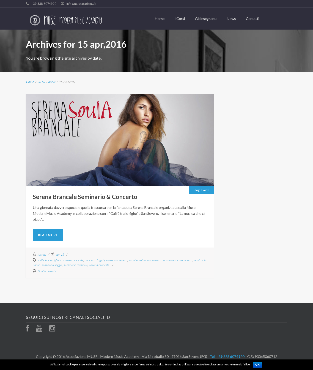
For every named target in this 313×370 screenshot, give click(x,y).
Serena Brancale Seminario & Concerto (119, 124)
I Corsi (180, 18)
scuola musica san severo (176, 260)
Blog (115, 130)
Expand (108, 142)
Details (131, 142)
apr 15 (60, 254)
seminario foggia (51, 265)
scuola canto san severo (144, 260)
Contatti (252, 18)
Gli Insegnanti (206, 18)
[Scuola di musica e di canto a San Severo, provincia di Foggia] (66, 20)
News (231, 18)
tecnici (41, 254)
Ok (257, 364)
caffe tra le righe (48, 260)
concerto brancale (71, 260)
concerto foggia (94, 260)
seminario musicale (75, 265)
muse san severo (116, 260)
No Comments (46, 271)
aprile (51, 82)
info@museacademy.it (81, 4)
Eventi (123, 130)
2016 (41, 82)
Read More (48, 235)
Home (160, 18)
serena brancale (99, 265)
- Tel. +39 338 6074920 (226, 356)
